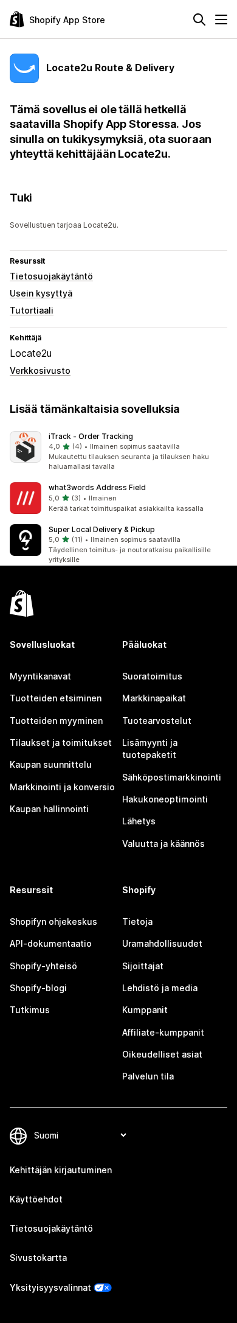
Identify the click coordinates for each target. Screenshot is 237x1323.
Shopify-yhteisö (43, 966)
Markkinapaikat (154, 698)
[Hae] (199, 19)
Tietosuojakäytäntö (51, 276)
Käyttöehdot (36, 1199)
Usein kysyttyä (41, 293)
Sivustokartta (38, 1257)
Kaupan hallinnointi (49, 809)
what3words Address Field (97, 487)
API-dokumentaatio (51, 943)
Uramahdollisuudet (162, 943)
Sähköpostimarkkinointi (171, 777)
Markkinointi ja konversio (62, 787)
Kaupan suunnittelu (51, 764)
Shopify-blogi (38, 988)
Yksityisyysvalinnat (50, 1287)
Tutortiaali (31, 310)
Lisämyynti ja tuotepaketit (149, 748)
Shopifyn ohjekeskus (53, 921)
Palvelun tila (148, 1076)
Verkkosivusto (40, 370)
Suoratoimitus (152, 676)
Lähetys (139, 821)
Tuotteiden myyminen (56, 720)
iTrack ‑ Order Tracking (91, 436)
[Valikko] (221, 19)
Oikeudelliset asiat (162, 1054)
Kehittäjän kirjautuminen (61, 1170)
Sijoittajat (142, 966)
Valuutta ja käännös (163, 843)
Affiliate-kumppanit (163, 1032)
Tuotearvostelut (156, 720)
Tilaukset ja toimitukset (61, 742)
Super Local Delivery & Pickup (102, 529)
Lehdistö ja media (159, 988)
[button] (118, 451)
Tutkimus (30, 1010)
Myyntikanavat (40, 676)
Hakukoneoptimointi (165, 799)
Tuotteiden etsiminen (55, 698)
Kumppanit (145, 1010)
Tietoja (137, 921)
